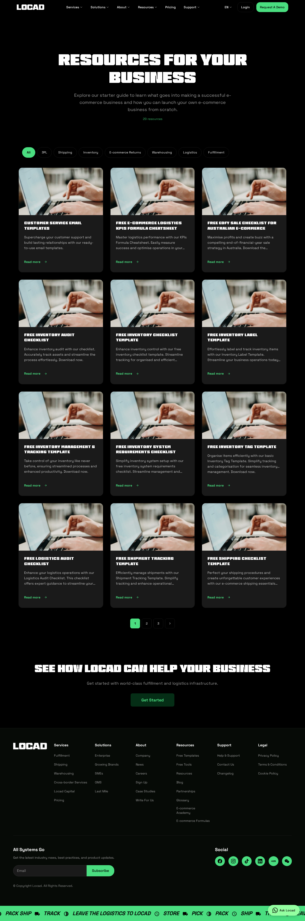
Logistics (190, 152)
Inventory (90, 152)
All (29, 152)
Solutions (98, 7)
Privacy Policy (268, 755)
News (140, 764)
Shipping (65, 152)
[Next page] (170, 623)
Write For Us (145, 800)
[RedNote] (273, 861)
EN (226, 7)
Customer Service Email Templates (53, 225)
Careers (141, 773)
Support (190, 7)
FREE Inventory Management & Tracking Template (59, 449)
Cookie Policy (268, 773)
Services (72, 7)
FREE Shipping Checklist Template (236, 561)
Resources (146, 7)
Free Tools (184, 764)
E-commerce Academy (185, 810)
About (121, 7)
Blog (179, 782)
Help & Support (228, 755)
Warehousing (162, 152)
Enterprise (102, 755)
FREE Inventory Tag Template (241, 447)
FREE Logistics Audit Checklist (49, 561)
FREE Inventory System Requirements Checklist (146, 449)
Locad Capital (64, 791)
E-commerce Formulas (193, 821)
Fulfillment (216, 152)
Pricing (170, 7)
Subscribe (100, 870)
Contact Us (225, 764)
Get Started (152, 700)
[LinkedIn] (260, 861)
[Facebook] (220, 861)
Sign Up (141, 782)
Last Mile (101, 791)
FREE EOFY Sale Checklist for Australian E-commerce (241, 225)
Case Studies (145, 791)
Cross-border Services (70, 782)
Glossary (182, 800)
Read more (50, 263)
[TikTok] (247, 861)
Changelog (225, 773)
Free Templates (187, 755)
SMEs (99, 773)
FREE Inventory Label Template (232, 337)
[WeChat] (287, 861)
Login (245, 7)
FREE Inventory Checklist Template (147, 337)
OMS (98, 782)
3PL (44, 152)
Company (143, 755)
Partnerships (185, 791)
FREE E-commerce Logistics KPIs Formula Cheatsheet (149, 225)
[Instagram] (233, 861)
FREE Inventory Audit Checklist (49, 337)
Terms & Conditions (272, 764)
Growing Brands (107, 764)
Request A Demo (272, 7)
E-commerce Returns (125, 152)
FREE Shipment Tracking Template (145, 561)
